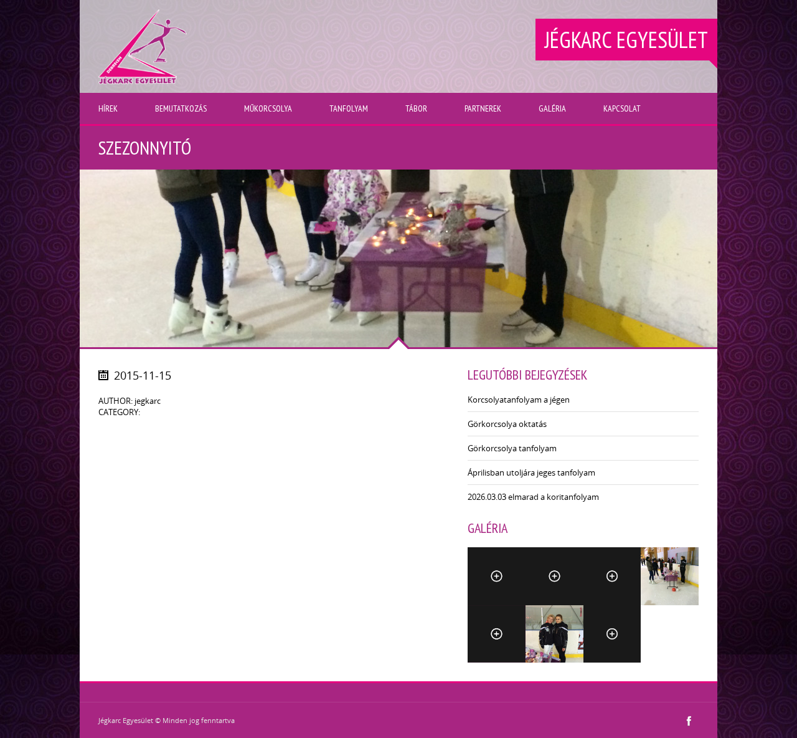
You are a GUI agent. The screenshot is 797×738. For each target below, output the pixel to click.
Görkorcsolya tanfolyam (512, 448)
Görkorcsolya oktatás (507, 423)
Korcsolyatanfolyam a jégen (519, 399)
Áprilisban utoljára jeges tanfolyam (531, 472)
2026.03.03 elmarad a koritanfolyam (533, 496)
